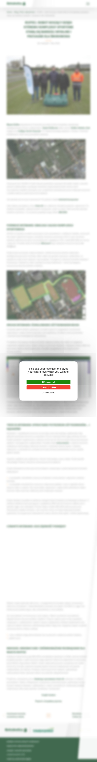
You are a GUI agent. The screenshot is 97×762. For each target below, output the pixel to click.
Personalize (48, 393)
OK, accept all (48, 382)
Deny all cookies (48, 387)
